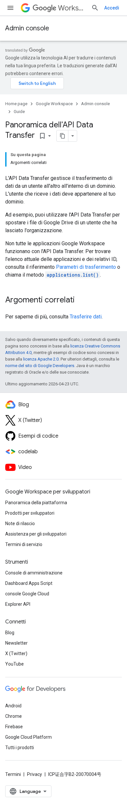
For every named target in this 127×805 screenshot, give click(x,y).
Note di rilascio (20, 523)
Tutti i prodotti (19, 747)
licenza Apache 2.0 (41, 359)
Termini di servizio (23, 544)
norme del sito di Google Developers (39, 365)
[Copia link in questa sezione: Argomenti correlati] (81, 300)
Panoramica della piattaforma (36, 502)
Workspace (72, 8)
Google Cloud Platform (28, 737)
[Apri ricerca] (95, 8)
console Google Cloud (27, 593)
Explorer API (17, 604)
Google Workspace (54, 103)
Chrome (13, 716)
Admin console (27, 28)
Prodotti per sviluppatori (29, 513)
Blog (9, 632)
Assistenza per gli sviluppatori (35, 534)
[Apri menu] (10, 8)
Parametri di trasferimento (86, 267)
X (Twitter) (16, 653)
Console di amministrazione (34, 572)
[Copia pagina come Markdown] (62, 135)
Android (13, 705)
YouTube (14, 664)
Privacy (34, 774)
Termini (13, 774)
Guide (19, 111)
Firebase (14, 726)
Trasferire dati (86, 317)
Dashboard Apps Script (28, 583)
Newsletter (16, 643)
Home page (16, 103)
